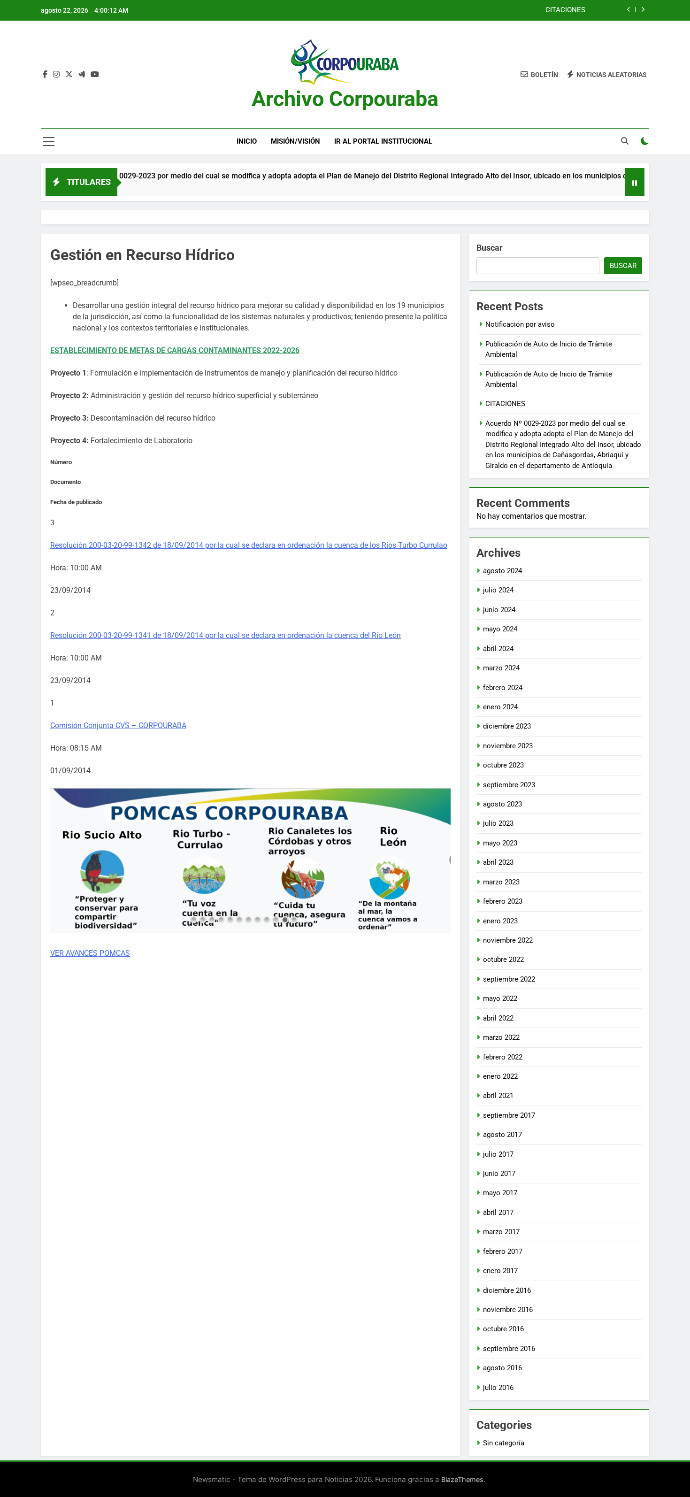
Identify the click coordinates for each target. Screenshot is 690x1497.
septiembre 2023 (509, 785)
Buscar (489, 248)
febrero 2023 (502, 901)
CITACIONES (565, 10)
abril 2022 (498, 1018)
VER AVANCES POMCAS (90, 953)
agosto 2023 (502, 804)
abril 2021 (498, 1095)
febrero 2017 (502, 1251)
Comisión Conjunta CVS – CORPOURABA (118, 725)
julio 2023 (498, 823)
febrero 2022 (502, 1057)
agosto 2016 (502, 1368)
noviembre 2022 (508, 940)
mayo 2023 (500, 843)
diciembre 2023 (507, 726)
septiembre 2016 (509, 1348)
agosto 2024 (502, 571)
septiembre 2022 (509, 979)
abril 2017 (498, 1212)
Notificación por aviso (520, 324)
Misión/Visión (295, 141)
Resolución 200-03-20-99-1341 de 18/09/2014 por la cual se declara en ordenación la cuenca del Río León (225, 635)
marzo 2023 (501, 882)
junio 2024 (499, 610)
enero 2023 (500, 921)
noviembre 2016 (508, 1309)
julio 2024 (498, 590)
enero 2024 (500, 707)
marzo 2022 (501, 1037)
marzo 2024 (501, 668)
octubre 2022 (503, 959)
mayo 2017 (500, 1193)
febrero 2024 (502, 687)
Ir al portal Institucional (383, 141)
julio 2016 (498, 1387)
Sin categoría (503, 1443)
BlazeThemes (462, 1479)
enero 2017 (500, 1271)
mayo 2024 (500, 629)
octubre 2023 (503, 765)
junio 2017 (499, 1173)
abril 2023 (498, 862)
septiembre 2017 (509, 1115)
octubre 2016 (503, 1329)
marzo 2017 (501, 1232)
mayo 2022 (500, 998)
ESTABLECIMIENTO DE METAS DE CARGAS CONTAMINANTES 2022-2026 (174, 350)
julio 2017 (498, 1154)
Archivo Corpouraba (345, 98)
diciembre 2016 (507, 1290)
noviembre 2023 (508, 746)
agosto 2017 (502, 1134)
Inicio (247, 141)
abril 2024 (498, 649)
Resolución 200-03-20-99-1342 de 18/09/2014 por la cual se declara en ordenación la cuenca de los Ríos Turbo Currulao (248, 545)
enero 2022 (500, 1076)
